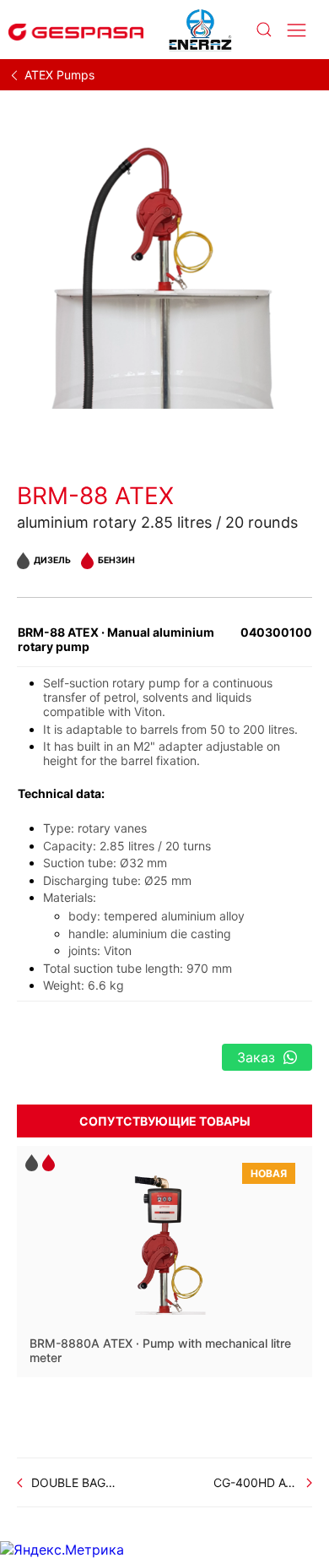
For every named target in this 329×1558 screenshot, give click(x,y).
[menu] (296, 30)
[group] (164, 273)
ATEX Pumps (59, 75)
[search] (263, 30)
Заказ (256, 1057)
